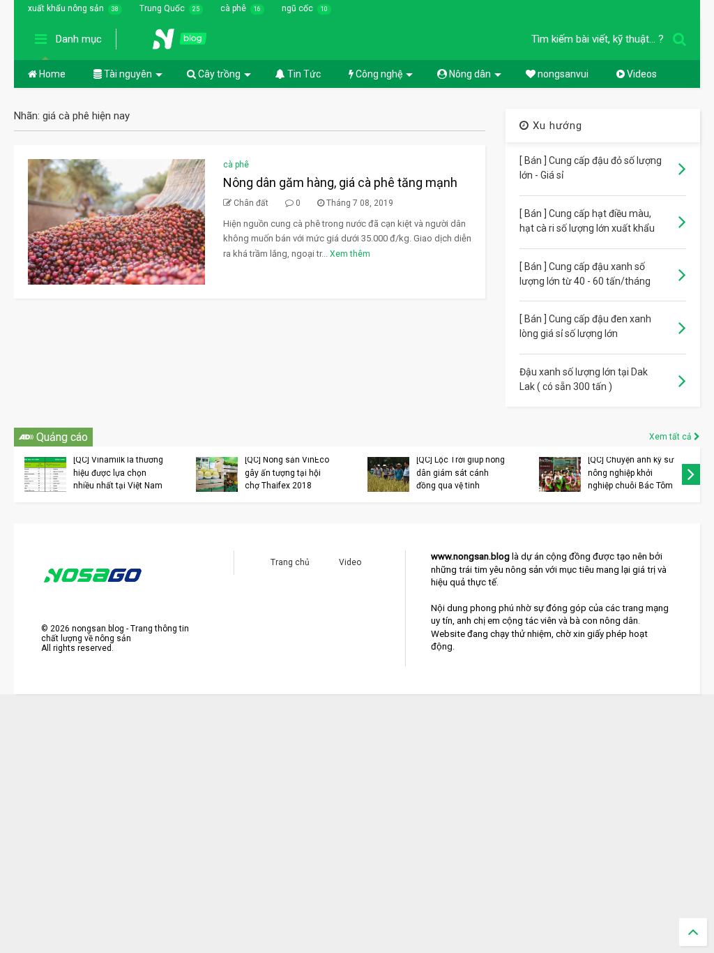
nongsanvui (562, 74)
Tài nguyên (127, 74)
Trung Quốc (162, 8)
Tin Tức (303, 74)
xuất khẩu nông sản (66, 8)
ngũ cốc (297, 8)
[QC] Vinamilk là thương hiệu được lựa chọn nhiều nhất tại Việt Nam (118, 472)
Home (51, 74)
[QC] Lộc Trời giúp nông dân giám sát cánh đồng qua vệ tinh (460, 472)
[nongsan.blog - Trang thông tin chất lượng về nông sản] (188, 43)
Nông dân (469, 74)
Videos (641, 74)
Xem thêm (350, 254)
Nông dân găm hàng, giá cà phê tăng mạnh (340, 182)
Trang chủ (290, 562)
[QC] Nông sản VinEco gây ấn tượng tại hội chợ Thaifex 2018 (287, 472)
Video (350, 562)
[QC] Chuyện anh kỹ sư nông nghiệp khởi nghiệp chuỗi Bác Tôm (631, 472)
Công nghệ (378, 74)
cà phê (233, 8)
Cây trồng (218, 74)
